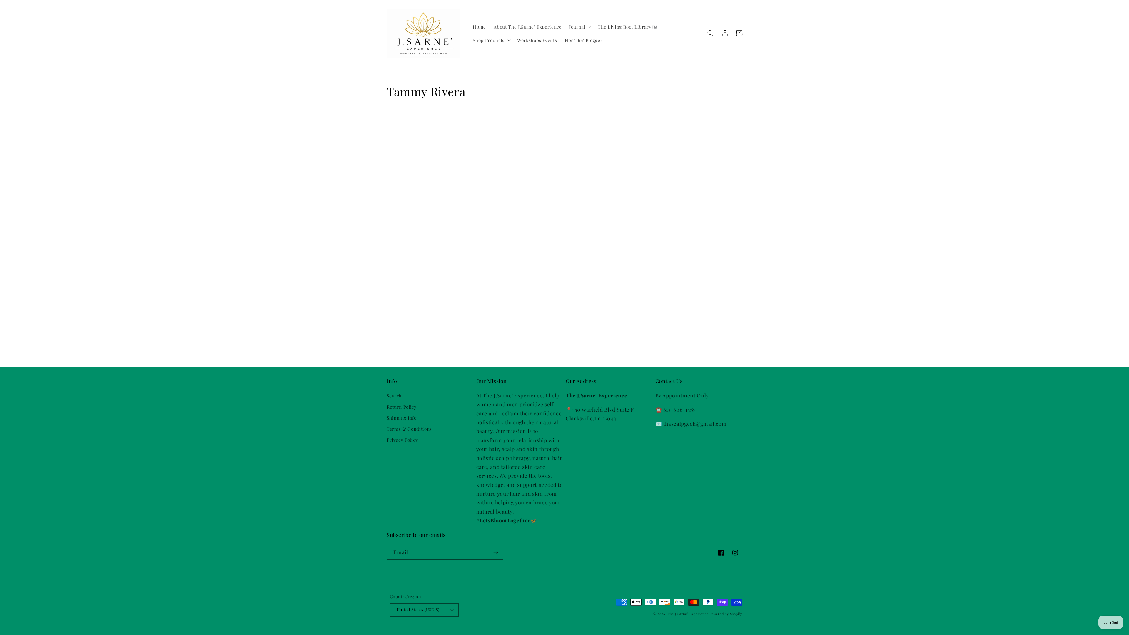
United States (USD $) (418, 609)
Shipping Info (402, 418)
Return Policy (402, 407)
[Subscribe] (496, 552)
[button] (579, 27)
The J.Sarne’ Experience (688, 613)
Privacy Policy (402, 440)
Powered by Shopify (725, 613)
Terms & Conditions (409, 429)
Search (394, 395)
